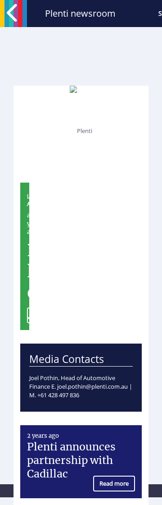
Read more (114, 483)
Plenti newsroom (80, 13)
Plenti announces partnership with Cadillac (71, 460)
